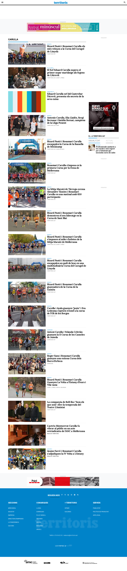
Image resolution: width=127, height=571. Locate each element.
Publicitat (96, 508)
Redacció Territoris (53, 433)
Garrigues (40, 511)
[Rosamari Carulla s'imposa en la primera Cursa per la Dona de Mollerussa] (27, 173)
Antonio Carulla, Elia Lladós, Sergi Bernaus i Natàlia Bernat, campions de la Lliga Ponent (66, 120)
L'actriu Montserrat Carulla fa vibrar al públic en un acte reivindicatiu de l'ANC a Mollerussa (66, 428)
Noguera (39, 526)
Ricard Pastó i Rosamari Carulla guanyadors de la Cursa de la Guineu (64, 287)
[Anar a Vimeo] (74, 494)
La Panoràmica (13, 522)
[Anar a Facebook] (62, 494)
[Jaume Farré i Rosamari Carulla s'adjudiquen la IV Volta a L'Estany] (27, 459)
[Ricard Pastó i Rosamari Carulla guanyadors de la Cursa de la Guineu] (27, 292)
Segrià (38, 522)
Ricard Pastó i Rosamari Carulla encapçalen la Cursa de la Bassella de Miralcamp (65, 144)
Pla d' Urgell (41, 515)
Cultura (11, 526)
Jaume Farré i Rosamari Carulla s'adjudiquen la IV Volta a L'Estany (65, 452)
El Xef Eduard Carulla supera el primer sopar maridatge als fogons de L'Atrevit (66, 72)
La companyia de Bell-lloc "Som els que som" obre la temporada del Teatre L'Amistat (65, 404)
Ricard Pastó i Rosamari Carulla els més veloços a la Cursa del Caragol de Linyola (66, 49)
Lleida (38, 508)
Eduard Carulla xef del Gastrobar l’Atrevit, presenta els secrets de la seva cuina (65, 96)
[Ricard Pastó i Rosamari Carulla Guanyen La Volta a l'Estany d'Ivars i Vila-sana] (27, 387)
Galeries (68, 511)
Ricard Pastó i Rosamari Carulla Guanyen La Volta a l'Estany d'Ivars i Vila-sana (66, 382)
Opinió (67, 508)
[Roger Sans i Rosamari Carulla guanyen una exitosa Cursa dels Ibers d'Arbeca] (27, 363)
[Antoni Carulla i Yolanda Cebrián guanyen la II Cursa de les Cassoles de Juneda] (27, 339)
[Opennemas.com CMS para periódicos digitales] (63, 546)
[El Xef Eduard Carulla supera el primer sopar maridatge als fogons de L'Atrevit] (27, 77)
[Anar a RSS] (77, 494)
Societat (11, 511)
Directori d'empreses (15, 519)
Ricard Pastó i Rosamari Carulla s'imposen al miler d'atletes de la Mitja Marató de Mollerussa (64, 239)
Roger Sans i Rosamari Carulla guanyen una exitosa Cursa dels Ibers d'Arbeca (64, 358)
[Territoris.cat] (61, 2)
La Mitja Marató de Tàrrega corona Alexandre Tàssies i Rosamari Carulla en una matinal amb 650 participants (66, 193)
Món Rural (12, 508)
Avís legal (96, 515)
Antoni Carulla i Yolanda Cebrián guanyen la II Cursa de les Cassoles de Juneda (66, 334)
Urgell (39, 529)
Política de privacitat (101, 511)
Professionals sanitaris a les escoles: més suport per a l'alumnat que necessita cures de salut (106, 150)
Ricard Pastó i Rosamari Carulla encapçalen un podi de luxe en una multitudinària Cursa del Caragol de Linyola (66, 264)
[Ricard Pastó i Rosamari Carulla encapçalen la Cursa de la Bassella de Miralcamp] (27, 149)
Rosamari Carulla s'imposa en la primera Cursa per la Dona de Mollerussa (64, 168)
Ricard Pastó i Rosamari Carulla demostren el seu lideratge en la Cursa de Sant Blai (64, 215)
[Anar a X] (65, 494)
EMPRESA (11, 515)
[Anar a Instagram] (71, 494)
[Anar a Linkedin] (68, 494)
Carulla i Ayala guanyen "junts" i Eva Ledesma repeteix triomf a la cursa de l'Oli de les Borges (66, 311)
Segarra (39, 519)
